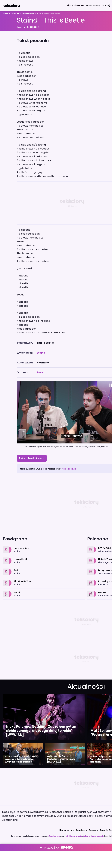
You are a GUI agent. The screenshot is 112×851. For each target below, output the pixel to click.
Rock (39, 13)
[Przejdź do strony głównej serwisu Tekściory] (11, 5)
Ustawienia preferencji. (93, 836)
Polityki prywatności (73, 836)
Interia (5, 13)
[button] (74, 5)
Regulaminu (54, 836)
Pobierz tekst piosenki (31, 458)
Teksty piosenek (28, 13)
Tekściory (15, 13)
